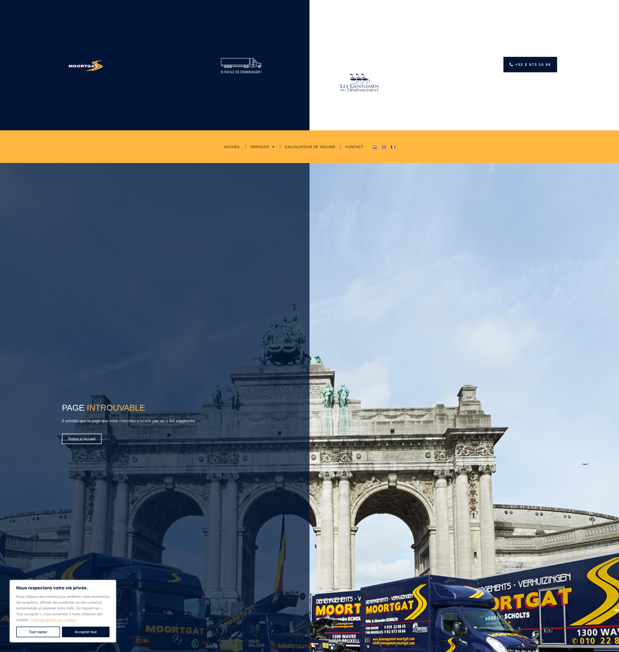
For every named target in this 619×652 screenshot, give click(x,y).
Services (260, 147)
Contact (354, 147)
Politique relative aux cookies (53, 620)
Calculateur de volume (310, 147)
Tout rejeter (38, 632)
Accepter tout (86, 632)
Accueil (232, 147)
